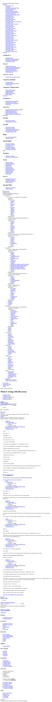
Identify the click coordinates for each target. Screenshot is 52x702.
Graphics (11, 168)
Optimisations (14, 70)
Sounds (13, 169)
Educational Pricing (12, 111)
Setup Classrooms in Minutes (17, 109)
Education (5, 95)
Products (5, 4)
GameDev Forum (6, 661)
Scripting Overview (14, 60)
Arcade (7, 355)
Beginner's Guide (12, 66)
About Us (5, 651)
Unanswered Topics (7, 384)
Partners (4, 638)
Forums (7, 345)
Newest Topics (13, 121)
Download (13, 90)
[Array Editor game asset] (1, 410)
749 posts (14, 485)
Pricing (4, 625)
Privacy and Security (14, 103)
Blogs (7, 370)
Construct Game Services (20, 234)
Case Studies (5, 629)
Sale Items (10, 188)
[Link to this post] (9, 427)
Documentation (6, 627)
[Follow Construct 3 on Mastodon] (10, 149)
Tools (9, 173)
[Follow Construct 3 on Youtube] (10, 144)
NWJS (12, 91)
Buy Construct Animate (13, 157)
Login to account (12, 379)
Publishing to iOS (12, 69)
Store (4, 150)
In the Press (5, 654)
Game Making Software (8, 617)
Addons (11, 162)
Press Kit (5, 653)
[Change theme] (11, 380)
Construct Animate (18, 218)
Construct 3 (17, 197)
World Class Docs (13, 110)
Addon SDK (12, 61)
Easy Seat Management (7, 635)
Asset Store (8, 332)
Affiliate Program (6, 646)
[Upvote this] (10, 426)
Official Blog (14, 137)
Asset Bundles (12, 187)
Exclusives (10, 182)
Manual (11, 58)
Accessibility (5, 696)
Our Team (5, 652)
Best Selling (12, 180)
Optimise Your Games (21, 268)
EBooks (10, 164)
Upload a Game (13, 131)
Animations (12, 163)
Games (10, 167)
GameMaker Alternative (8, 623)
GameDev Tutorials (7, 662)
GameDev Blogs (6, 663)
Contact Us (8, 378)
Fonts (9, 165)
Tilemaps (10, 172)
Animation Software (7, 618)
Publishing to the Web (15, 67)
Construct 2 (14, 285)
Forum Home (12, 120)
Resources (5, 52)
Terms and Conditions (7, 693)
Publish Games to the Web (21, 265)
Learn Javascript (6, 637)
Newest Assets (13, 178)
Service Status (6, 697)
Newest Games (12, 128)
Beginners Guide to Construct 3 (22, 264)
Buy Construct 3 (11, 156)
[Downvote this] (20, 426)
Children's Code (6, 695)
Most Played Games (15, 129)
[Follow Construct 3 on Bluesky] (10, 147)
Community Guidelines (7, 666)
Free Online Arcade (7, 665)
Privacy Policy (6, 694)
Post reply (3, 401)
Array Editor (3, 411)
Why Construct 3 (6, 634)
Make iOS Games (20, 267)
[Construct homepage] (11, 3)
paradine (2, 416)
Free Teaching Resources (8, 636)
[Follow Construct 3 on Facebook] (10, 148)
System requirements (15, 59)
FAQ (10, 104)
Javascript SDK (12, 93)
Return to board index (10, 602)
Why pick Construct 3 (13, 101)
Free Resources (14, 102)
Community (5, 115)
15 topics (10, 425)
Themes (11, 171)
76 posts (14, 425)
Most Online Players (13, 130)
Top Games (12, 127)
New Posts (11, 138)
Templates (11, 170)
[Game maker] (11, 193)
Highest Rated (12, 181)
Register (5, 191)
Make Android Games (21, 266)
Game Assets (5, 660)
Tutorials (10, 84)
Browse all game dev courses (14, 77)
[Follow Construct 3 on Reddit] (10, 143)
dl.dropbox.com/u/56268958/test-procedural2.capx (13, 555)
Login (8, 191)
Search (4, 386)
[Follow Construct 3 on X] (9, 146)
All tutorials (10, 72)
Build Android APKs (14, 68)
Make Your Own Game (7, 624)
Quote (12, 429)
